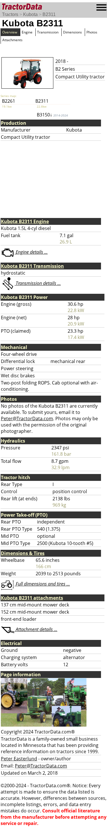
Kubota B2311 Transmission (32, 266)
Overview (9, 32)
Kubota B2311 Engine (25, 221)
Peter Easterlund (19, 758)
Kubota (30, 14)
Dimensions (72, 32)
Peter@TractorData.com (27, 418)
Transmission (47, 32)
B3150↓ (52, 115)
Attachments (12, 39)
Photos (91, 32)
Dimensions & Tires (23, 553)
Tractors (10, 14)
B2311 (49, 14)
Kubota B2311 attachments (32, 598)
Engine (27, 32)
